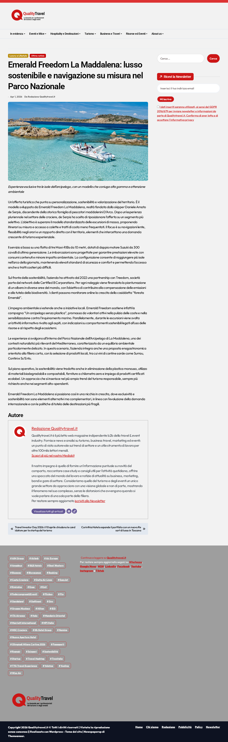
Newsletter (213, 727)
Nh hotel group (43, 630)
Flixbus (48, 594)
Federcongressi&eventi (24, 594)
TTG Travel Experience (24, 665)
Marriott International (24, 622)
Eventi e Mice (36, 33)
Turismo (89, 33)
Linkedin (110, 566)
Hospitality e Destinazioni (64, 33)
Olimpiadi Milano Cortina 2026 (28, 644)
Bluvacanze (35, 572)
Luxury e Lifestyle (18, 55)
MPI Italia (48, 622)
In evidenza (16, 33)
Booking (53, 572)
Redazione (168, 727)
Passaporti (58, 644)
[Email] (68, 511)
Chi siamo (152, 727)
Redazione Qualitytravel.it (55, 428)
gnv (51, 601)
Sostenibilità (51, 651)
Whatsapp (135, 562)
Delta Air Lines (44, 579)
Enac (32, 587)
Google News (88, 566)
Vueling (65, 665)
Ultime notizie (37, 55)
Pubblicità (185, 727)
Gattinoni (36, 601)
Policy (199, 727)
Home (139, 727)
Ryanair (16, 651)
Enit (44, 587)
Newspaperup (93, 731)
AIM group (18, 558)
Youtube (136, 566)
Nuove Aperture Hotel (24, 637)
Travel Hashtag (36, 658)
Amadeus (17, 565)
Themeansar (16, 736)
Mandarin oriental (55, 615)
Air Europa (52, 558)
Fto (62, 594)
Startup (16, 658)
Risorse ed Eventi (135, 33)
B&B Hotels (36, 565)
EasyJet (64, 579)
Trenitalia (57, 658)
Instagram (86, 570)
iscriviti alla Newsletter (90, 501)
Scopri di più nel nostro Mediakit (53, 455)
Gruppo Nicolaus (21, 608)
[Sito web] (74, 511)
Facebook (123, 566)
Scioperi (32, 651)
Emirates (17, 587)
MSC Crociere (19, 630)
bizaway (16, 572)
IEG (54, 608)
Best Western (56, 565)
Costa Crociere (20, 579)
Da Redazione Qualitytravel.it (39, 96)
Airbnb (35, 558)
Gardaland (18, 601)
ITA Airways (18, 615)
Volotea (49, 665)
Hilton (40, 608)
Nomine (63, 630)
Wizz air (16, 673)
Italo (34, 615)
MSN (101, 566)
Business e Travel (110, 33)
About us (157, 33)
